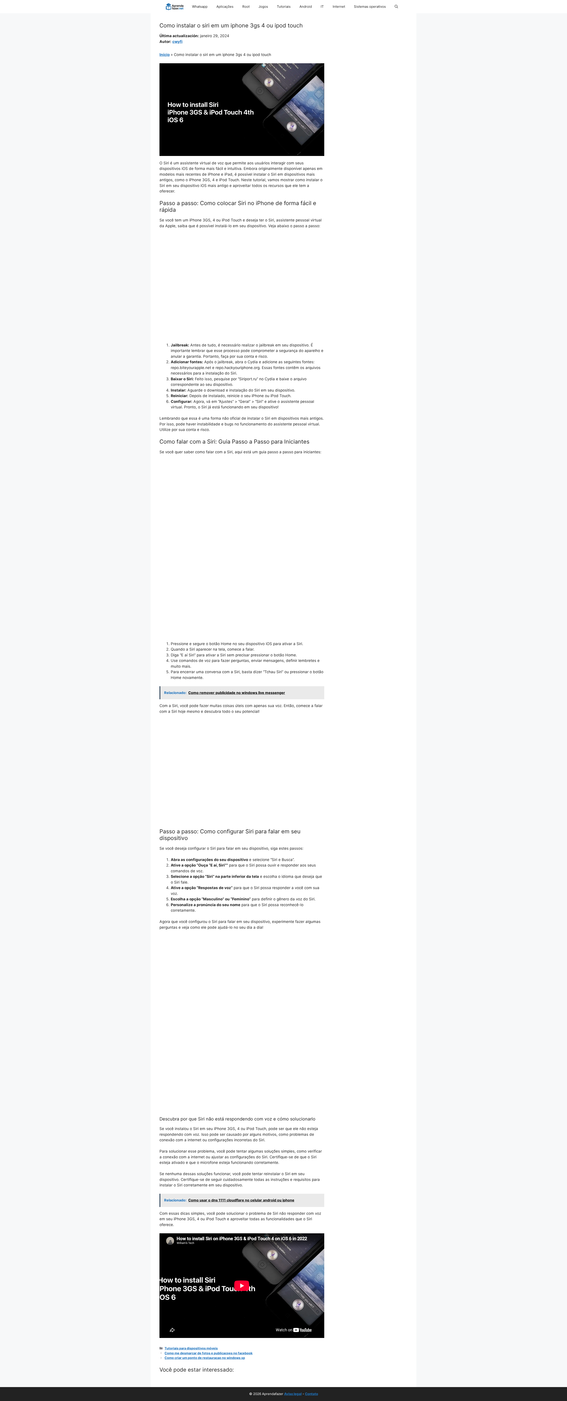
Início (164, 54)
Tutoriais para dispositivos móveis (191, 1348)
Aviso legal (293, 1394)
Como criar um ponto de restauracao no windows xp (205, 1358)
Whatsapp (200, 6)
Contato (311, 1394)
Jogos (263, 6)
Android (305, 6)
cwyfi (177, 41)
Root (246, 6)
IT (322, 6)
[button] (396, 6)
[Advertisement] (241, 265)
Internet (339, 6)
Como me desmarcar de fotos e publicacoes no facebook (208, 1353)
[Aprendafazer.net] (175, 6)
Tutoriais (284, 6)
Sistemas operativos (370, 6)
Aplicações (224, 6)
